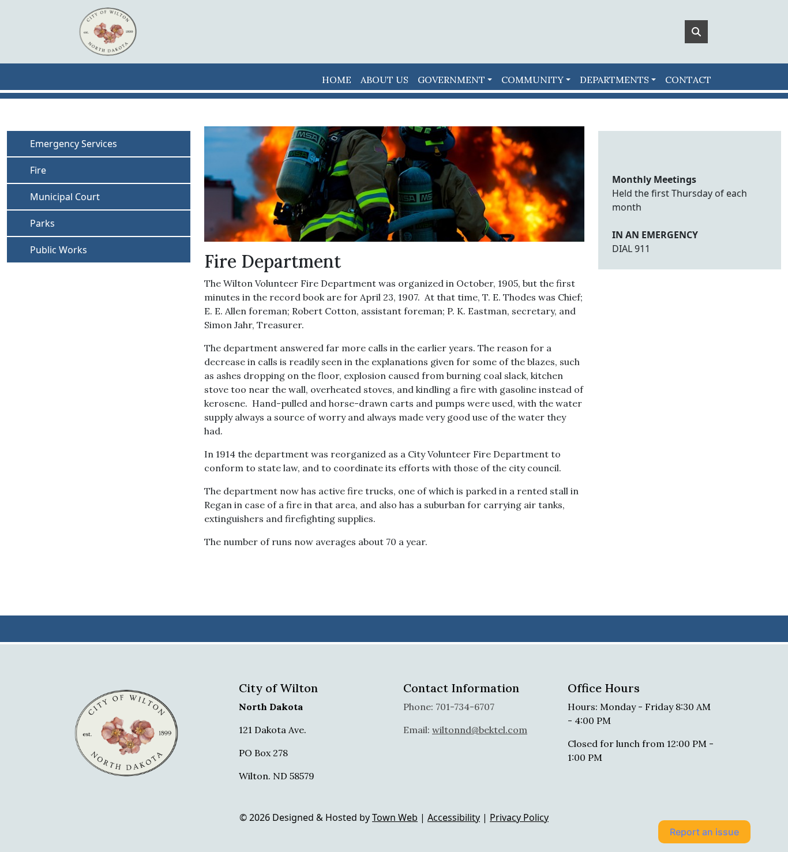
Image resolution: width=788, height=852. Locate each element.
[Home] (108, 31)
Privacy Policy (519, 817)
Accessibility (453, 817)
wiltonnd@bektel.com (479, 729)
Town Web (395, 817)
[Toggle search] (696, 31)
